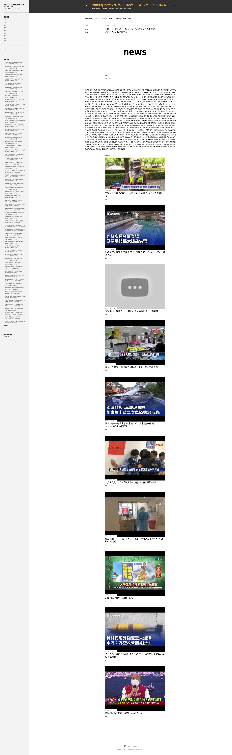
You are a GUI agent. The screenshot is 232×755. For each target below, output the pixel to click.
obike (96, 132)
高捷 (99, 132)
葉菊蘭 (87, 102)
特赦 (161, 95)
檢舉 (152, 132)
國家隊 (105, 149)
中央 (172, 109)
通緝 (136, 90)
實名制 (124, 147)
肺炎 (130, 19)
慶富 (159, 125)
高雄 (121, 132)
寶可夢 (151, 114)
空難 (89, 125)
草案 (132, 116)
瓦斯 (174, 114)
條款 (155, 121)
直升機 (152, 104)
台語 (169, 132)
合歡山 (109, 128)
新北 (169, 135)
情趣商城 (121, 109)
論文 (105, 142)
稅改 (106, 118)
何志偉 (152, 92)
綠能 (141, 114)
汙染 (173, 102)
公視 (159, 97)
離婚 (123, 128)
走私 (133, 97)
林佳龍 (101, 99)
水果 (108, 99)
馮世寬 (94, 125)
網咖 (113, 123)
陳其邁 (141, 125)
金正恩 (102, 125)
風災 (130, 106)
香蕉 (133, 90)
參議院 (98, 149)
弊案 (160, 106)
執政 (168, 109)
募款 (173, 95)
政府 (144, 106)
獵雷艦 (168, 123)
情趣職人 (132, 130)
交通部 (134, 137)
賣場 (121, 116)
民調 (140, 99)
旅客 (148, 116)
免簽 (108, 137)
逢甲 (164, 114)
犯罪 (139, 90)
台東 (135, 111)
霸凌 (161, 137)
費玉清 (126, 123)
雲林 (171, 97)
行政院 (152, 135)
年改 (114, 99)
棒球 (150, 130)
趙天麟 (146, 125)
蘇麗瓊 (90, 128)
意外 (86, 116)
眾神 (138, 132)
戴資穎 (117, 118)
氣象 (146, 111)
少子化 (126, 109)
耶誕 (86, 128)
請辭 (144, 128)
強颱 (164, 118)
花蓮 (150, 128)
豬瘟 (152, 90)
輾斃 (160, 142)
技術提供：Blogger (132, 746)
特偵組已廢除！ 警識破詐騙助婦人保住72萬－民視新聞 (131, 367)
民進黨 (95, 95)
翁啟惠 (131, 104)
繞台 (142, 130)
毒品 (150, 95)
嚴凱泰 (92, 92)
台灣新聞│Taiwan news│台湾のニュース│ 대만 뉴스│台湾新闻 (129, 5)
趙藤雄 (140, 104)
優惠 (144, 116)
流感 (137, 106)
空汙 (151, 116)
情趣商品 (173, 137)
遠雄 (164, 123)
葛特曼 (117, 92)
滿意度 (89, 130)
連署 (112, 92)
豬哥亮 (165, 132)
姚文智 (109, 104)
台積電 (111, 114)
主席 (163, 99)
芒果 (155, 99)
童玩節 (108, 139)
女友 (115, 111)
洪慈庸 (89, 114)
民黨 (96, 111)
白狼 (161, 121)
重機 (144, 109)
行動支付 (91, 121)
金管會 (171, 118)
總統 (166, 130)
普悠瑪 (173, 90)
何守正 (120, 128)
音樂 (114, 132)
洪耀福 (143, 95)
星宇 (125, 139)
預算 (97, 99)
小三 (86, 106)
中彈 (127, 90)
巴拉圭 (117, 130)
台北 (169, 130)
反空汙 (109, 92)
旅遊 (105, 137)
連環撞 (119, 135)
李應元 (139, 137)
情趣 (94, 97)
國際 (91, 139)
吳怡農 (138, 147)
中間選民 (112, 144)
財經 (5, 27)
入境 (129, 116)
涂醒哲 (165, 102)
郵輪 (124, 114)
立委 (172, 142)
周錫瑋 (167, 97)
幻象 (86, 125)
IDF (89, 109)
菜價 (110, 118)
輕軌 (110, 116)
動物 (156, 92)
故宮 (108, 132)
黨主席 (108, 111)
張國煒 (130, 139)
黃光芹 (163, 90)
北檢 (118, 99)
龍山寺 (89, 118)
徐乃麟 (131, 123)
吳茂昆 (115, 95)
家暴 (119, 106)
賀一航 (160, 92)
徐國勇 (160, 123)
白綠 (126, 92)
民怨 (133, 99)
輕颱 (133, 118)
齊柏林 (159, 132)
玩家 (147, 114)
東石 (108, 142)
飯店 (122, 137)
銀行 (110, 121)
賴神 (111, 142)
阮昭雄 (131, 142)
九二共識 (122, 92)
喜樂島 (104, 92)
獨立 (172, 99)
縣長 (100, 139)
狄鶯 (150, 142)
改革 (139, 130)
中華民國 (148, 99)
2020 (143, 99)
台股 (107, 114)
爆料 (93, 106)
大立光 (87, 139)
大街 (155, 114)
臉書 (86, 109)
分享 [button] (86, 25)
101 (105, 132)
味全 (156, 139)
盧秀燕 (139, 142)
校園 (99, 95)
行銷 (155, 111)
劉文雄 (125, 132)
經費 (140, 109)
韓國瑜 (104, 90)
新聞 (131, 132)
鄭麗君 (173, 123)
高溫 (138, 111)
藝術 (86, 104)
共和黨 (118, 149)
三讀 (135, 116)
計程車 (100, 104)
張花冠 (169, 102)
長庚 (111, 132)
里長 (111, 99)
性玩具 (113, 125)
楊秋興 (117, 144)
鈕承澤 (87, 92)
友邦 (153, 130)
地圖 (128, 102)
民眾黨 (164, 144)
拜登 (109, 149)
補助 (134, 109)
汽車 (140, 97)
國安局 (128, 121)
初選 (172, 128)
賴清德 (104, 19)
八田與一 (99, 135)
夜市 (122, 139)
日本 (97, 137)
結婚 (89, 116)
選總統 (161, 139)
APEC (98, 125)
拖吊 (99, 116)
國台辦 (165, 109)
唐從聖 (135, 123)
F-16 (148, 106)
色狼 (96, 106)
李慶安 (104, 104)
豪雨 (155, 97)
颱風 (124, 19)
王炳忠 (128, 128)
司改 (89, 104)
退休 (108, 106)
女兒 (123, 106)
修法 (93, 114)
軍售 (137, 102)
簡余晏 (140, 128)
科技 (118, 114)
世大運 (146, 130)
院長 (147, 135)
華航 (100, 144)
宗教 (168, 116)
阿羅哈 (125, 118)
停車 (118, 116)
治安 (170, 104)
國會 (155, 102)
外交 (136, 130)
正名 (158, 118)
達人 (155, 132)
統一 (112, 109)
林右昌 (100, 111)
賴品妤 (92, 142)
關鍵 (119, 137)
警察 (167, 104)
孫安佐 (111, 95)
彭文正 (101, 142)
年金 (123, 130)
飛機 (121, 97)
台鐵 (100, 118)
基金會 (87, 97)
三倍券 (153, 147)
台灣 (169, 99)
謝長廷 (101, 137)
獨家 (95, 121)
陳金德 (136, 125)
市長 (97, 139)
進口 (99, 106)
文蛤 (114, 90)
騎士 (122, 135)
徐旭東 (99, 109)
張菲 (122, 123)
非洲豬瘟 (136, 92)
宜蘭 (103, 139)
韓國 (109, 125)
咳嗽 (117, 147)
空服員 (123, 142)
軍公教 (100, 121)
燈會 (158, 90)
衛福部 (130, 109)
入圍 (95, 109)
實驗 (117, 90)
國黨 (93, 111)
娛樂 (5, 30)
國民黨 (171, 92)
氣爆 (171, 114)
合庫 (169, 125)
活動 (127, 144)
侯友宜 (111, 19)
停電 (141, 121)
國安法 (135, 128)
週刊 (89, 106)
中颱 (103, 118)
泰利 (141, 118)
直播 (167, 139)
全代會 (145, 121)
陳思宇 (141, 92)
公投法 (154, 118)
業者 (97, 97)
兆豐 (157, 106)
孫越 (123, 95)
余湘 (146, 144)
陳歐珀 (112, 139)
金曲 (92, 109)
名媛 (120, 90)
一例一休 (160, 102)
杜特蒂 (106, 123)
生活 (5, 20)
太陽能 (137, 114)
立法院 (156, 135)
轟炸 (130, 90)
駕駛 (154, 116)
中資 (93, 144)
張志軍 (160, 109)
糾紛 (93, 116)
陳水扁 (157, 95)
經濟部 (148, 132)
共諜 (152, 137)
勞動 (142, 144)
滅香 (171, 116)
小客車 (163, 97)
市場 (111, 137)
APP (93, 118)
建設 (143, 104)
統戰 (153, 142)
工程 (136, 99)
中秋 (96, 104)
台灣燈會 (104, 128)
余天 (127, 130)
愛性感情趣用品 (90, 149)
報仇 (94, 135)
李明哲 (127, 106)
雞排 (158, 121)
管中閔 (138, 95)
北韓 (106, 125)
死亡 (133, 106)
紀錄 (166, 142)
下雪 (112, 128)
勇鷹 (141, 147)
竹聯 (109, 123)
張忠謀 (101, 123)
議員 (105, 99)
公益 (124, 144)
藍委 (169, 106)
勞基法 (137, 118)
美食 (159, 111)
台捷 (101, 149)
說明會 (137, 121)
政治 (86, 32)
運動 (116, 139)
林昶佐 (150, 139)
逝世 (141, 116)
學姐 (134, 142)
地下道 (114, 116)
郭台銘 (118, 19)
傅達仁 (150, 125)
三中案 (95, 128)
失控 (163, 92)
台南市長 (163, 128)
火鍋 (128, 125)
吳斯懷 (159, 144)
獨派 (103, 109)
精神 (164, 121)
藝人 (94, 139)
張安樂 (169, 121)
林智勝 (121, 125)
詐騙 (146, 90)
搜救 (156, 104)
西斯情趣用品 (130, 114)
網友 (113, 97)
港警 (153, 139)
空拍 (149, 137)
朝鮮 (117, 125)
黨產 (91, 95)
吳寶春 (96, 92)
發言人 (135, 104)
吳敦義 (107, 130)
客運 (130, 137)
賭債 (96, 116)
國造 (151, 102)
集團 (143, 90)
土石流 (149, 97)
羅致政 (94, 102)
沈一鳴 (87, 147)
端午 (119, 102)
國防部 (117, 97)
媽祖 (147, 142)
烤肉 (119, 123)
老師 (105, 106)
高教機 (149, 147)
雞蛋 (102, 95)
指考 (93, 132)
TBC (127, 95)
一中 (154, 106)
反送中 (115, 142)
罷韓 (149, 144)
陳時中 (113, 147)
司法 (160, 135)
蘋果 (149, 111)
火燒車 (106, 116)
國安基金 (110, 90)
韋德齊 (173, 147)
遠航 (130, 97)
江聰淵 (166, 125)
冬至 (155, 144)
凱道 (135, 132)
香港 (163, 135)
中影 (94, 99)
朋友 (166, 106)
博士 (127, 142)
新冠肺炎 (108, 147)
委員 (166, 135)
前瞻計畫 (94, 130)
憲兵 (132, 111)
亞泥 (173, 106)
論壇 (89, 144)
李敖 (134, 95)
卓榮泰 (131, 92)
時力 (114, 135)
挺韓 (152, 144)
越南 (100, 90)
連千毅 (171, 139)
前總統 (162, 130)
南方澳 (97, 144)
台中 (91, 99)
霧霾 (99, 128)
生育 (116, 109)
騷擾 (116, 121)
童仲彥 (116, 106)
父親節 (115, 102)
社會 (5, 22)
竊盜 (144, 114)
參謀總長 (173, 144)
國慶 (97, 123)
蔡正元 (106, 95)
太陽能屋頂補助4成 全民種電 (119, 597)
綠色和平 (124, 102)
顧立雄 (89, 132)
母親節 (103, 102)
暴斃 (124, 90)
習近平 (159, 99)
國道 (147, 109)
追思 (138, 116)
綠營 (150, 118)
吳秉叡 (98, 102)
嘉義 (132, 135)
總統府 (132, 125)
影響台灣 (159, 116)
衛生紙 (157, 128)
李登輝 (131, 95)
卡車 (125, 135)
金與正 (133, 147)
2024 (161, 118)
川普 (166, 99)
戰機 (145, 102)
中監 (91, 97)
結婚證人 (157, 137)
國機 (148, 102)
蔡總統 (100, 130)
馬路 (158, 114)
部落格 (120, 95)
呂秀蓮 (96, 142)
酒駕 (124, 97)
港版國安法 (164, 147)
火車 (111, 135)
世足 (149, 90)
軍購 (134, 102)
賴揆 (103, 130)
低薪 (172, 132)
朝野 (150, 106)
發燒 (120, 147)
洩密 (121, 99)
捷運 (172, 130)
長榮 (119, 142)
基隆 (104, 111)
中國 (152, 99)
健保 (146, 137)
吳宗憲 (134, 139)
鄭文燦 (125, 99)
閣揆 (113, 118)
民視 (128, 132)
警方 (113, 121)
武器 (131, 102)
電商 (162, 111)
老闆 (89, 135)
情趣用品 (168, 90)
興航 (136, 97)
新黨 (131, 128)
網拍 (164, 139)
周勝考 (156, 109)
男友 (112, 111)
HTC (124, 121)
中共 (107, 144)
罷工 (155, 90)
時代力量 (121, 104)
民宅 (144, 97)
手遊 (168, 137)
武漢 (100, 147)
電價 (156, 142)
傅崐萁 (160, 104)
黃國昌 (141, 106)
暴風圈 (129, 118)
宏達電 (120, 121)
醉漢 (100, 97)
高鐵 (129, 135)
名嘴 (142, 137)
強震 (153, 128)
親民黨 (126, 104)
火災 (161, 114)
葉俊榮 (133, 121)
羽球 (121, 118)
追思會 (136, 135)
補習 (112, 106)
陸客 (162, 125)
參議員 (141, 102)
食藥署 (96, 118)
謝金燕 (151, 109)
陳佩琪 (153, 123)
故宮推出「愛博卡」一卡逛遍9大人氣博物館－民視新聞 (131, 311)
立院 (88, 111)
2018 (120, 130)
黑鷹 (168, 144)
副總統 (141, 135)
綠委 (163, 106)
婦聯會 (125, 116)
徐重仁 (166, 111)
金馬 (173, 125)
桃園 (153, 95)
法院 (93, 104)
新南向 (122, 111)
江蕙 (117, 132)
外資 (147, 95)
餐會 (170, 95)
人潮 (152, 111)
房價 (173, 104)
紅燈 (172, 121)
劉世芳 (148, 104)
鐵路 (119, 139)
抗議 (103, 144)
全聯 (170, 111)
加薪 (103, 121)
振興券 (158, 147)
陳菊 (127, 97)
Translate (16, 8)
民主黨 (122, 149)
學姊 (100, 92)
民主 (169, 142)
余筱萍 (143, 142)
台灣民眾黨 (143, 139)
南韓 (139, 144)
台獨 (89, 123)
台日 (91, 137)
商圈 (168, 114)
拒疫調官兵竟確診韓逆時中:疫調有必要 (124, 712)
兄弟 (124, 125)
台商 (118, 111)
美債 (97, 90)
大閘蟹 (143, 123)
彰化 (137, 109)
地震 (147, 128)
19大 (156, 123)
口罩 (97, 147)
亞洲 (121, 114)
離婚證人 (132, 144)
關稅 (94, 90)
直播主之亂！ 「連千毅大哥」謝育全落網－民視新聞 (130, 482)
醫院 (136, 144)
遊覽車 (126, 137)
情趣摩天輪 (109, 102)
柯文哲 (98, 19)
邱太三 (109, 97)
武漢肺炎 (93, 147)
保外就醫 (166, 95)
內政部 (164, 116)
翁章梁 (168, 128)
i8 (92, 123)
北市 (164, 104)
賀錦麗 (113, 149)
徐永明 (155, 125)
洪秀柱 (87, 137)
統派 (106, 109)
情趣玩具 (147, 92)
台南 (108, 135)
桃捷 (102, 132)
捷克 (169, 147)
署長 (106, 121)
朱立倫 (173, 135)
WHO (129, 147)
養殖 (167, 118)
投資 (166, 92)
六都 (121, 144)
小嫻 (116, 128)
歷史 (164, 137)
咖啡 (102, 116)
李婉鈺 (115, 137)
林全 (144, 135)
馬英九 (157, 130)
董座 (114, 114)
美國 (94, 137)
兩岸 (109, 109)
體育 (5, 35)
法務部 (104, 97)
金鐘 (139, 123)
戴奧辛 (148, 123)
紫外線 (142, 111)
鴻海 (103, 114)
